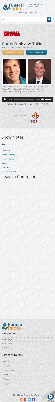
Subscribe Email (36, 52)
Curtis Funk (6, 150)
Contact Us (7, 347)
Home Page (23, 13)
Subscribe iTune (13, 52)
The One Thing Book (9, 171)
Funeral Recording (8, 155)
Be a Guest (34, 13)
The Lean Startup (8, 159)
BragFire (5, 163)
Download (19, 104)
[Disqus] (27, 215)
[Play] (5, 99)
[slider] (48, 99)
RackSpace (6, 167)
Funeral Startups (9, 47)
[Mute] (42, 99)
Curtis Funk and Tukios (23, 44)
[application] (27, 99)
